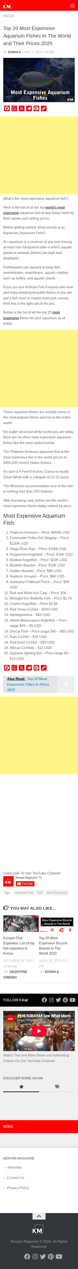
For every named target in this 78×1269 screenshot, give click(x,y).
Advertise (14, 1167)
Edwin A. (14, 52)
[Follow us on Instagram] (51, 1000)
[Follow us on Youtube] (72, 1000)
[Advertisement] (39, 155)
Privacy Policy (18, 1188)
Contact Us (15, 1178)
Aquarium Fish (24, 892)
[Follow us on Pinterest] (65, 1000)
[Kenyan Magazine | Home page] (9, 5)
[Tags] (57, 1087)
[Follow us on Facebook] (44, 1000)
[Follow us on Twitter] (58, 1000)
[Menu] (72, 5)
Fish (40, 892)
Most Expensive (57, 892)
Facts (8, 16)
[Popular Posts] (21, 1087)
